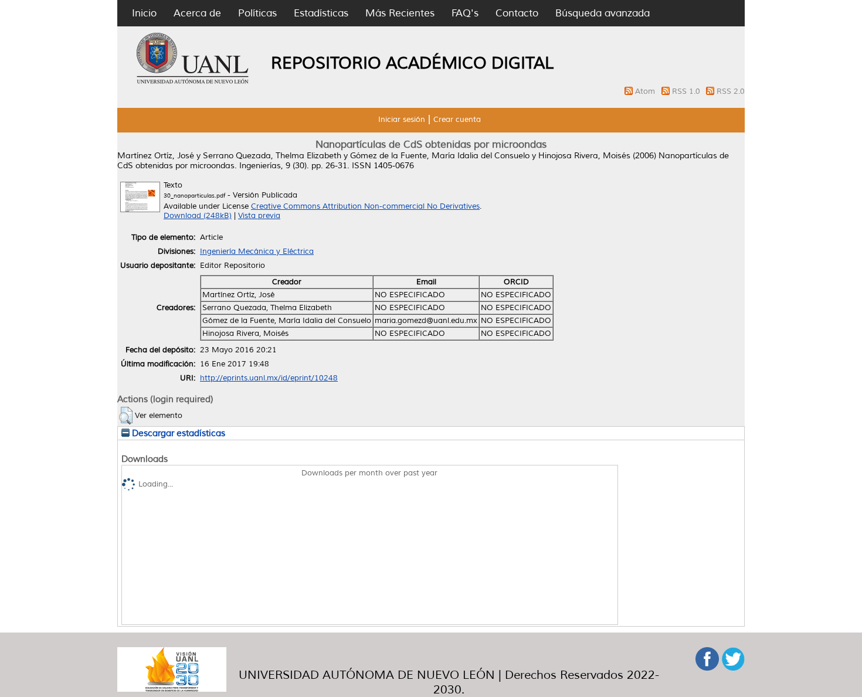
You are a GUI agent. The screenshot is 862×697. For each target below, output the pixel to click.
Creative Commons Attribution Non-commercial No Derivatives (365, 206)
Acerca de (197, 13)
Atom (646, 91)
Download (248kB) (198, 215)
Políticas (257, 13)
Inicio (144, 13)
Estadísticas (321, 13)
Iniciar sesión (401, 119)
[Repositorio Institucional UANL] (193, 82)
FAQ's (465, 13)
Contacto (517, 13)
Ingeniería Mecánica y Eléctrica (257, 251)
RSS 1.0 (687, 91)
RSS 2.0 (731, 91)
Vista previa (259, 215)
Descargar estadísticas (177, 433)
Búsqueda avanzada (602, 13)
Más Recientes (400, 13)
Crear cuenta (457, 119)
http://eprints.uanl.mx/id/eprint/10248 (269, 378)
